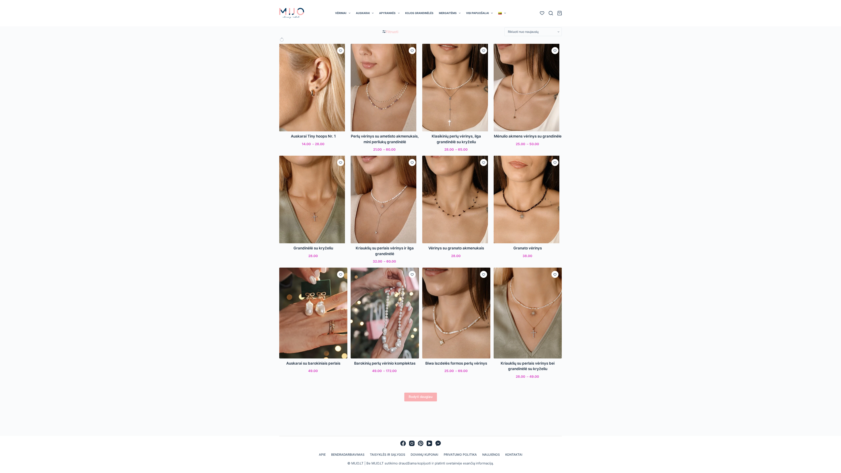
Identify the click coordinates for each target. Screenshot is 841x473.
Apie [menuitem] (322, 454)
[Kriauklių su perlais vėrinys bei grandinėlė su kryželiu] (528, 313)
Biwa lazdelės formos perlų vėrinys (456, 363)
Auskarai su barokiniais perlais (313, 363)
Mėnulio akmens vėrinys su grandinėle (528, 136)
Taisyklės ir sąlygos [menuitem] (387, 454)
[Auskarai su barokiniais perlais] (313, 313)
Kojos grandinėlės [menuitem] (419, 13)
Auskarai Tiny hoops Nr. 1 (313, 136)
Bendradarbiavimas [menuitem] (347, 454)
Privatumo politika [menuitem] (460, 454)
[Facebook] (403, 443)
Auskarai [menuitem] (363, 13)
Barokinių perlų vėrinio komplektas (384, 363)
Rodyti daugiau (421, 397)
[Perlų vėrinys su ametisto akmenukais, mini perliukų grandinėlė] (385, 87)
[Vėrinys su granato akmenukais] (456, 199)
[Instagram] (412, 443)
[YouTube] (429, 443)
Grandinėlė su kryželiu (313, 248)
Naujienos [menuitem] (491, 454)
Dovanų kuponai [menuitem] (424, 454)
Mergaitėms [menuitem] (448, 13)
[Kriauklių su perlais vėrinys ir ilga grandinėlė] (385, 199)
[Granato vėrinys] (528, 199)
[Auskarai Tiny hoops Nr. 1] (313, 87)
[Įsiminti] (340, 50)
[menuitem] (502, 13)
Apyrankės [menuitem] (387, 13)
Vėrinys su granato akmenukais (456, 248)
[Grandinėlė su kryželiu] (313, 199)
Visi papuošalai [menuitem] (477, 13)
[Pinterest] (420, 443)
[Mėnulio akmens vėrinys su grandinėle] (528, 87)
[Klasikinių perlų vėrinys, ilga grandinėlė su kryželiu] (456, 87)
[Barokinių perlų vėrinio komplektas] (385, 313)
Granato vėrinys (527, 248)
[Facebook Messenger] (438, 443)
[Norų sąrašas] (542, 13)
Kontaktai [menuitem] (513, 454)
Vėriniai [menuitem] (340, 13)
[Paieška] (551, 13)
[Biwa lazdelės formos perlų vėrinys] (456, 313)
